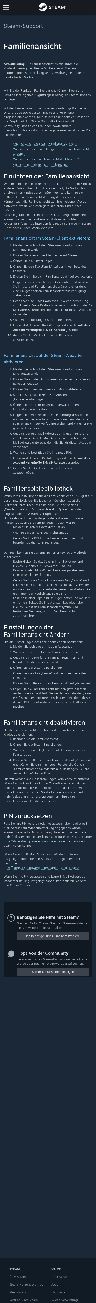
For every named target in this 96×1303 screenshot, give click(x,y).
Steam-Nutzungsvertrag (26, 1284)
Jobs (54, 1284)
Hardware (58, 1292)
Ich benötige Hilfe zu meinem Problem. (53, 936)
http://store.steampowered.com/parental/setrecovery (41, 867)
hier (31, 77)
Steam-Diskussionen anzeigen (53, 972)
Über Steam (17, 1277)
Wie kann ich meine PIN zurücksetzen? (40, 164)
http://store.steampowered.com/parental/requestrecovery (44, 841)
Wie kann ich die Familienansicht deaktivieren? (46, 159)
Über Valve (59, 1277)
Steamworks (17, 1292)
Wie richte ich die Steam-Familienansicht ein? (45, 143)
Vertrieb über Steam (23, 1300)
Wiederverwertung (64, 1300)
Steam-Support (23, 25)
